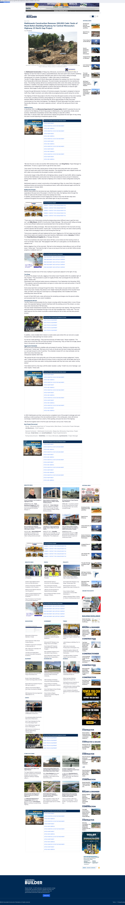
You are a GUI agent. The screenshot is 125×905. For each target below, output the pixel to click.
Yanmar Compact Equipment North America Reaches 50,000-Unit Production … (33, 595)
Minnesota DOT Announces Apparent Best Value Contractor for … (71, 587)
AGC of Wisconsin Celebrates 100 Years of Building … (33, 649)
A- (90, 16)
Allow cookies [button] (7, 2)
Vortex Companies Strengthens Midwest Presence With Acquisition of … (71, 692)
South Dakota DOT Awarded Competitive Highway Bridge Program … (50, 647)
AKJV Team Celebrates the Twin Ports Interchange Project (32, 722)
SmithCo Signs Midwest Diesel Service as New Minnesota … (32, 582)
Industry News (28, 485)
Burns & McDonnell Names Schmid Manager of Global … (52, 594)
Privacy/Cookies (121, 902)
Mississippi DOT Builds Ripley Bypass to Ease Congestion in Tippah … (86, 671)
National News (87, 20)
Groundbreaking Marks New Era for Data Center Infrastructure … (33, 718)
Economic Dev (48, 658)
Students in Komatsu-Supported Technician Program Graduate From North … (71, 637)
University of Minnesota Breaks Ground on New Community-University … (51, 674)
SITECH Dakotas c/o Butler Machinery (54, 125)
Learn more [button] (36, 0)
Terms (114, 902)
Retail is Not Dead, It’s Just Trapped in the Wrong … (86, 620)
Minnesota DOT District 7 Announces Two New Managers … (52, 582)
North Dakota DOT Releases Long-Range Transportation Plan (71, 582)
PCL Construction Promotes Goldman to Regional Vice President (52, 586)
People (46, 562)
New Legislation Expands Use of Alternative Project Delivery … (51, 652)
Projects (65, 562)
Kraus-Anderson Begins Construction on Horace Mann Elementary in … (70, 593)
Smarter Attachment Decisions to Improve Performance (86, 51)
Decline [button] (2, 2)
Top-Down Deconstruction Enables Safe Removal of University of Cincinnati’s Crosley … (85, 646)
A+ (94, 16)
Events (27, 697)
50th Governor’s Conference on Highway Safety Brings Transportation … (32, 731)
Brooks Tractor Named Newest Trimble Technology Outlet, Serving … (33, 680)
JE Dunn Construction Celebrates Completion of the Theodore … (33, 586)
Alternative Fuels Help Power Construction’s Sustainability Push (87, 92)
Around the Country (88, 590)
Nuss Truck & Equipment (50, 320)
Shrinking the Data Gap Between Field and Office (85, 508)
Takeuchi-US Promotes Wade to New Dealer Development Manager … (33, 689)
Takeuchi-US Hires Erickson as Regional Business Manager (51, 590)
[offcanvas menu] (97, 16)
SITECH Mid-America (49, 128)
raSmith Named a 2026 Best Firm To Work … (71, 643)
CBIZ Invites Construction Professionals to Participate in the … (71, 647)
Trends (65, 621)
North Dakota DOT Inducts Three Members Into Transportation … (52, 656)
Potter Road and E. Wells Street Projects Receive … (32, 641)
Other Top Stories (29, 753)
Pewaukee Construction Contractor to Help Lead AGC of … (33, 645)
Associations (29, 621)
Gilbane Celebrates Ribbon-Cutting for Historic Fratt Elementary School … (71, 598)
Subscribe (46, 895)
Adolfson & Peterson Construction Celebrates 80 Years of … (71, 673)
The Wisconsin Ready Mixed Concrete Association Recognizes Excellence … (33, 654)
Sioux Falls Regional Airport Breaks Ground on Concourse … (52, 690)
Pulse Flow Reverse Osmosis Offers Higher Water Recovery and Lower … (86, 773)
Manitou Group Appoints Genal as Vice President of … (33, 590)
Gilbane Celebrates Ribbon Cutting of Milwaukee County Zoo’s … (33, 712)
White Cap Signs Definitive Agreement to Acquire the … (69, 679)
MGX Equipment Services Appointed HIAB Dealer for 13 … (33, 693)
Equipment (28, 658)
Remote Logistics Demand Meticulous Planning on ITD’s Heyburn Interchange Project (86, 798)
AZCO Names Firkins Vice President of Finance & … (33, 577)
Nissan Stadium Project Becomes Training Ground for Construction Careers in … (86, 735)
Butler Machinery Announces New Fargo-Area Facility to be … (33, 673)
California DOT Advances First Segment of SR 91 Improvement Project (86, 633)
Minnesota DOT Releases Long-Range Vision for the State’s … (51, 643)
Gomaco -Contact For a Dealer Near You (55, 205)
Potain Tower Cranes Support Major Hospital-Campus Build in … (71, 577)
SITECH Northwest (49, 123)
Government (47, 621)
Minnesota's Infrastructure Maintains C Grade (31, 636)
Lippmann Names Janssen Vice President (51, 577)
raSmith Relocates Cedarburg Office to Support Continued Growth (71, 687)
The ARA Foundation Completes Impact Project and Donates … (70, 656)
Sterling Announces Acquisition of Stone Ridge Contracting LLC (71, 683)
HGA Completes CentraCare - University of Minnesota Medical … (52, 680)
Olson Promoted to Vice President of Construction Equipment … (33, 599)
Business (65, 658)
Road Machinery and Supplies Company (54, 257)
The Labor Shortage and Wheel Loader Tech (85, 564)
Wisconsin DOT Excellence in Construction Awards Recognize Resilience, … (51, 637)
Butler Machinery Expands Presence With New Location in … (33, 684)
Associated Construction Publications (12, 902)
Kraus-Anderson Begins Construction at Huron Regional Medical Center (51, 694)
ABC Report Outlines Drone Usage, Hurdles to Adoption (86, 574)
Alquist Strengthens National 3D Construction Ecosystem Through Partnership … (71, 651)
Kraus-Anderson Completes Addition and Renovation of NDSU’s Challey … (52, 685)
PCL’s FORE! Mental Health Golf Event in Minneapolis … (32, 726)
